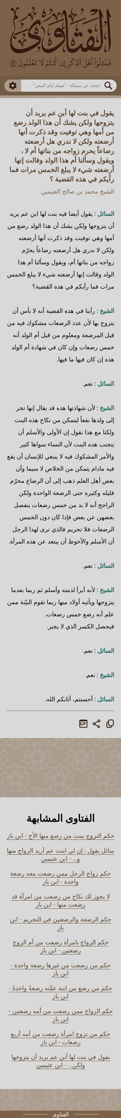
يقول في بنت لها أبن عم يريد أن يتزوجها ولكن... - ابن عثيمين (60, 1061)
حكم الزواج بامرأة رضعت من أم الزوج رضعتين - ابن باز (61, 946)
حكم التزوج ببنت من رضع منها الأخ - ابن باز (60, 835)
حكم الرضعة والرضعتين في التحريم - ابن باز (60, 923)
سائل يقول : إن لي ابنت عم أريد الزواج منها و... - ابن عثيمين (60, 854)
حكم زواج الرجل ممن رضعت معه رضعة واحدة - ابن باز (60, 877)
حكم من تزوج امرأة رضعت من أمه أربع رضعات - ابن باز (60, 1038)
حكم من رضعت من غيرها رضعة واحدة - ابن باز (60, 969)
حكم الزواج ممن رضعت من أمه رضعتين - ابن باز (60, 1015)
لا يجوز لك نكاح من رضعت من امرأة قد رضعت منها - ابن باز (60, 900)
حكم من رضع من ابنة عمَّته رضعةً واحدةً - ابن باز (60, 992)
